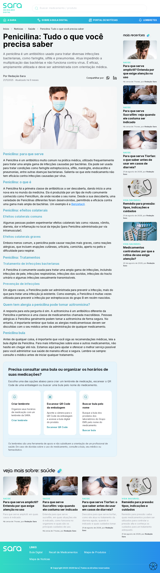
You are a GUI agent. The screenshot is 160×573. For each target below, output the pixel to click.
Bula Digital (35, 552)
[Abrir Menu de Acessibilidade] (153, 566)
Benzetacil (78, 204)
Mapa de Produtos (95, 552)
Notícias (18, 28)
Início (6, 28)
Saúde (31, 28)
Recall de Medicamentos (63, 552)
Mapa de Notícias (39, 559)
